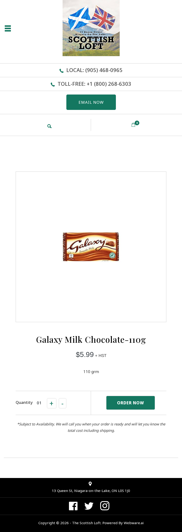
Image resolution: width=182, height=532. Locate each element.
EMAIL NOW (91, 102)
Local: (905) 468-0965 (94, 69)
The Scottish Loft (86, 522)
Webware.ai (134, 522)
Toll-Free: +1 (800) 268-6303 (94, 83)
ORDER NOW (130, 403)
